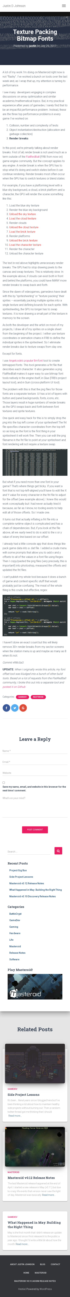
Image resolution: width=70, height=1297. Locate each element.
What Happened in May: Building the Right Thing (35, 889)
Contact (55, 1264)
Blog (42, 1264)
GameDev (22, 697)
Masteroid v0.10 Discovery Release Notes (32, 896)
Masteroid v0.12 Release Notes (26, 883)
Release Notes (17, 953)
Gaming (13, 926)
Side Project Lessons (21, 876)
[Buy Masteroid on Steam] (35, 986)
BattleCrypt (15, 913)
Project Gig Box (18, 870)
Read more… (15, 1115)
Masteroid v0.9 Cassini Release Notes (35, 1281)
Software (14, 959)
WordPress (46, 1289)
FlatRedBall (32, 156)
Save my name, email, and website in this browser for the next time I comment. (34, 788)
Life (11, 939)
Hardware (14, 933)
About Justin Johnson (22, 1264)
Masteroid (38, 697)
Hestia (21, 1289)
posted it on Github (14, 686)
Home (26, 1273)
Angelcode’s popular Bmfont (26, 360)
